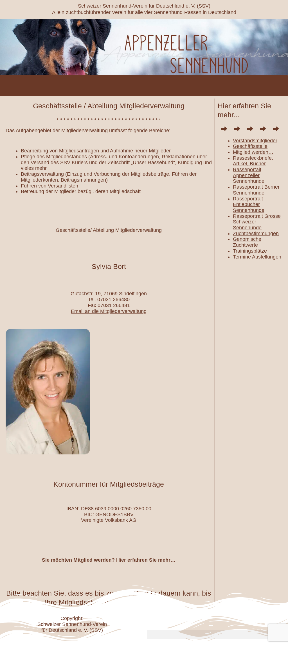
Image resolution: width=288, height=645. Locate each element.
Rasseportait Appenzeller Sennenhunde (248, 175)
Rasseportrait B (250, 187)
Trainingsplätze (250, 251)
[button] (278, 84)
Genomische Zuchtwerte (247, 242)
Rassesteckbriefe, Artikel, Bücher (253, 161)
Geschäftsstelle (250, 146)
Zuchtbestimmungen (256, 233)
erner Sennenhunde (256, 190)
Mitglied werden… (253, 152)
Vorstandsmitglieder (255, 140)
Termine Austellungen (257, 257)
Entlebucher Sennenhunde (248, 207)
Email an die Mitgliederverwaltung (109, 311)
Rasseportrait (248, 199)
